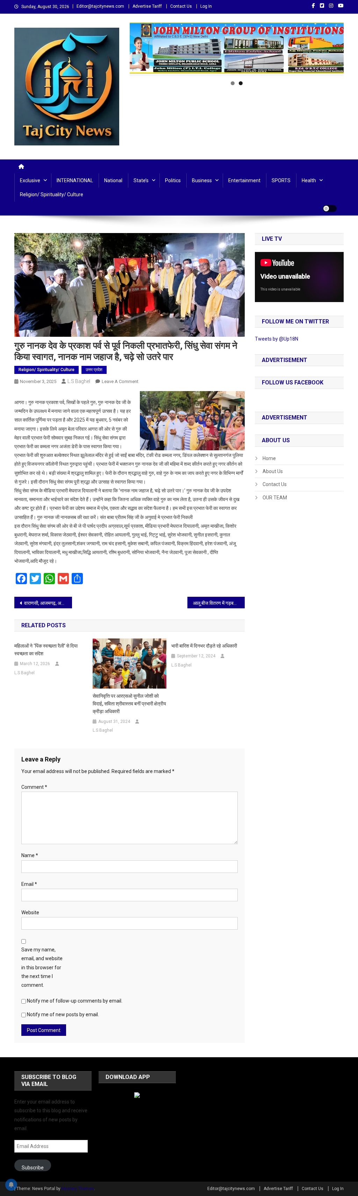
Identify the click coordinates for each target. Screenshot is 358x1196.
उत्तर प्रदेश (94, 369)
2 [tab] (241, 83)
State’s (141, 180)
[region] (237, 49)
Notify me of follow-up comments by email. (74, 1001)
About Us (273, 471)
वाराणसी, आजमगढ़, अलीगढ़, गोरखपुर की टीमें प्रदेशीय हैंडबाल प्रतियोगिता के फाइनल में (48, 603)
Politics (173, 180)
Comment (34, 787)
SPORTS (281, 180)
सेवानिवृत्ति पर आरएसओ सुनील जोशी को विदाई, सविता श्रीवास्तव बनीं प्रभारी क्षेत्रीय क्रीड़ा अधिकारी (129, 703)
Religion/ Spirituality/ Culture (51, 194)
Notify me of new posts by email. (63, 1014)
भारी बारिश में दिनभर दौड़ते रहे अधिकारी (204, 646)
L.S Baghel (78, 381)
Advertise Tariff (147, 6)
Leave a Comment (120, 381)
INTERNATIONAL (75, 180)
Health (309, 180)
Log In (206, 6)
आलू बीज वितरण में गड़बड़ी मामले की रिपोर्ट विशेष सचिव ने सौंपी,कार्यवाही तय (219, 603)
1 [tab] (233, 83)
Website (30, 912)
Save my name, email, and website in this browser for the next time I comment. (42, 967)
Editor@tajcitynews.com (100, 6)
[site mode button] (330, 208)
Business (202, 180)
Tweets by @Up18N (276, 339)
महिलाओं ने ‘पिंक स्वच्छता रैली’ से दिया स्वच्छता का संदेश (46, 649)
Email (29, 884)
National (113, 180)
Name (29, 855)
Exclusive (30, 180)
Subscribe (33, 1167)
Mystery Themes (78, 1188)
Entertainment (244, 180)
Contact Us (181, 6)
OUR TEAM (275, 497)
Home (269, 458)
